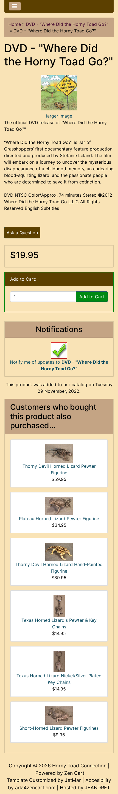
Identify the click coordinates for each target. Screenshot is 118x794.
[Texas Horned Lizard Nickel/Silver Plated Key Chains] (59, 661)
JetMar (73, 780)
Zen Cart (74, 773)
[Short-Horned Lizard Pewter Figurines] (59, 715)
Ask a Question (22, 232)
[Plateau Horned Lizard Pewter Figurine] (59, 505)
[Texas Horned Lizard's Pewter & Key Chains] (59, 605)
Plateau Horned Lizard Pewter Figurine (59, 518)
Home (15, 24)
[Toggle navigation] (15, 6)
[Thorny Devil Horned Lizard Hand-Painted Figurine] (59, 551)
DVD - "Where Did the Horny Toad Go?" (67, 24)
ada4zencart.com (35, 787)
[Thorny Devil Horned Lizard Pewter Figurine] (59, 453)
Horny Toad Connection (79, 765)
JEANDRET (97, 787)
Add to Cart (91, 296)
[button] (108, 767)
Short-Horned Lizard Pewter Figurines (59, 728)
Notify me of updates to (59, 365)
